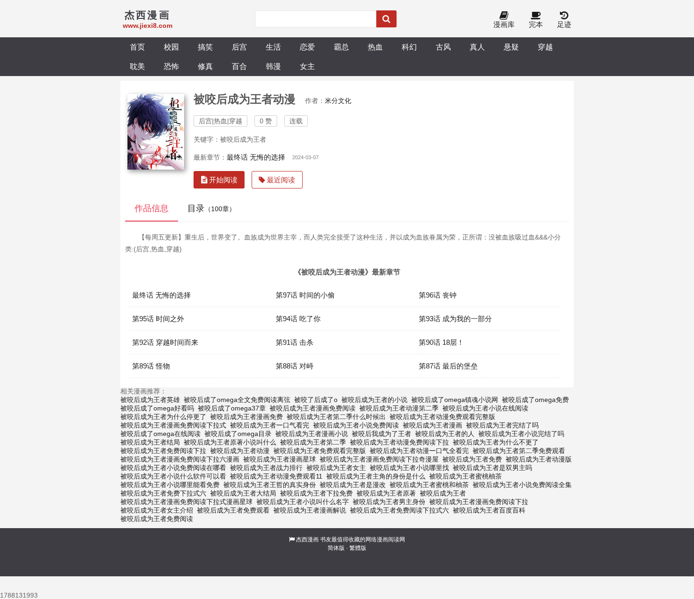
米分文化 (338, 100)
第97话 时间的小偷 (305, 295)
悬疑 (511, 47)
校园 (171, 47)
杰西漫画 (307, 539)
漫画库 (504, 24)
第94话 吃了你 (298, 319)
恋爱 (307, 47)
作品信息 (152, 208)
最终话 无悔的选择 (256, 157)
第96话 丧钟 (438, 295)
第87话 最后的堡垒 (448, 366)
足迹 (564, 24)
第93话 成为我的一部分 (455, 319)
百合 (239, 66)
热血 (375, 47)
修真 (205, 66)
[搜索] (386, 18)
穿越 (545, 47)
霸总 (341, 47)
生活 (273, 47)
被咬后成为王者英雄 (150, 399)
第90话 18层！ (441, 342)
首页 (137, 47)
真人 (477, 47)
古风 (443, 47)
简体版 (336, 548)
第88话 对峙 (294, 366)
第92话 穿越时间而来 (165, 342)
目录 (211, 208)
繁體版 (357, 548)
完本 (536, 24)
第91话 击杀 (294, 342)
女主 (307, 66)
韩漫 (273, 66)
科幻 (409, 47)
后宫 (239, 47)
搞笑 (205, 47)
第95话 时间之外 (158, 319)
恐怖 (171, 66)
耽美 (137, 66)
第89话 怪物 (151, 366)
